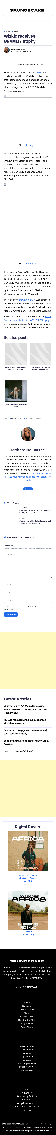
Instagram (31, 145)
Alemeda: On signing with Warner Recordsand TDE (28, 878)
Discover (26, 1006)
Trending (26, 1052)
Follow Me (28, 489)
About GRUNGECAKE (27, 987)
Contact (27, 1059)
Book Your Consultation (27, 1106)
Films (26, 1013)
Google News (26, 1023)
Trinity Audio (29, 64)
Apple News (27, 1027)
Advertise (27, 1092)
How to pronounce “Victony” (18, 751)
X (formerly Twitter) (27, 1096)
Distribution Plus (26, 1020)
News (27, 1002)
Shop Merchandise (26, 1103)
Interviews (26, 1110)
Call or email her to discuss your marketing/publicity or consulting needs (28, 477)
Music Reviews (26, 1045)
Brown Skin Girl (27, 299)
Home (27, 1089)
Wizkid (38, 72)
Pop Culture (27, 1056)
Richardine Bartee (19, 49)
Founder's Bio (26, 1070)
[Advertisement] (28, 660)
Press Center (26, 1016)
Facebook (27, 1099)
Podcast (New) (26, 1066)
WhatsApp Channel (26, 1063)
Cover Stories (27, 1009)
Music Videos (26, 1049)
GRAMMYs (29, 418)
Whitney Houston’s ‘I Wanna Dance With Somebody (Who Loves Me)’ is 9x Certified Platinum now (25, 709)
